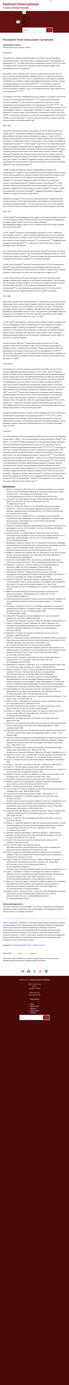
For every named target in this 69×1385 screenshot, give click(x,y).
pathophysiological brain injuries (13, 960)
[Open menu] (18, 21)
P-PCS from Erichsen (52, 958)
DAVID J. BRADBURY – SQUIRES (14, 923)
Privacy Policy (34, 999)
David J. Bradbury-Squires (36, 958)
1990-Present (7, 958)
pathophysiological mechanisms (35, 960)
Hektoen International (21, 4)
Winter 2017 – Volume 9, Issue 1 (34, 945)
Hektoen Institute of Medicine (40, 980)
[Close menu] (24, 12)
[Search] (49, 30)
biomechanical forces (20, 958)
